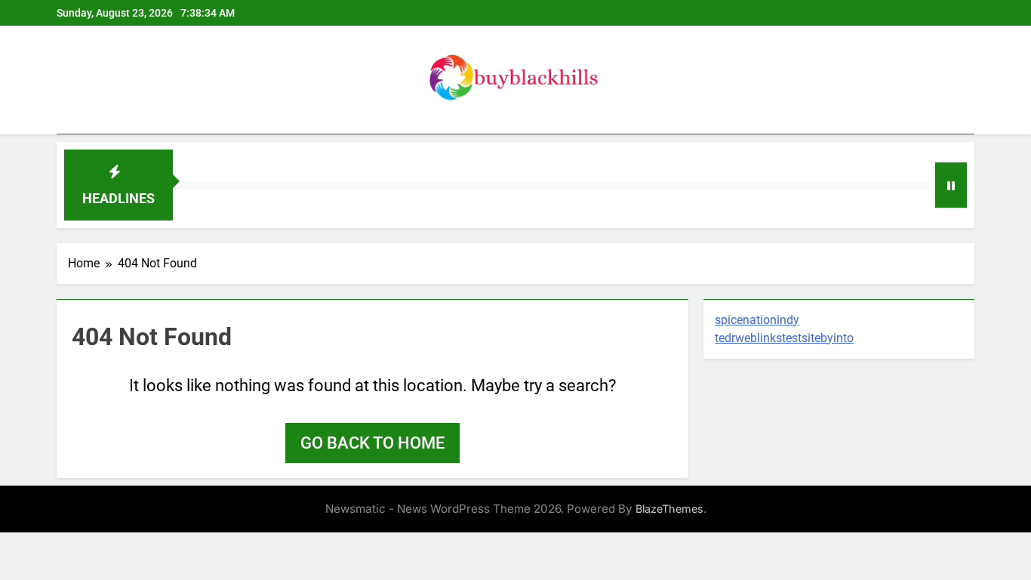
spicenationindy (757, 320)
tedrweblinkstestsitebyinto (784, 338)
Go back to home (372, 442)
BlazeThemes (669, 508)
